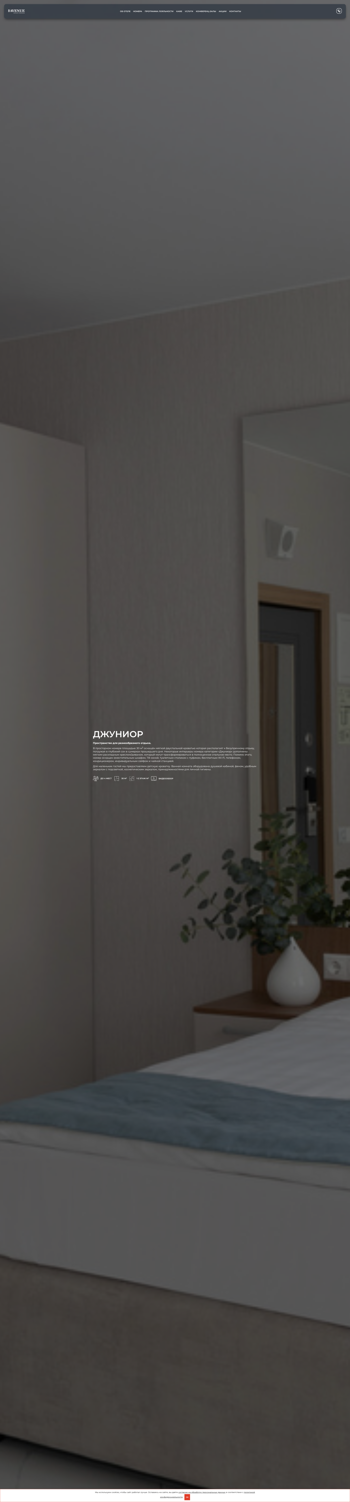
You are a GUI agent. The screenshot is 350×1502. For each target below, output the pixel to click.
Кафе (179, 11)
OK (187, 1497)
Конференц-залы (206, 11)
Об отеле (125, 11)
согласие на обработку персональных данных (201, 1492)
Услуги (189, 11)
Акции (223, 11)
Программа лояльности (159, 11)
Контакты (235, 11)
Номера (137, 11)
